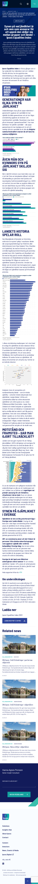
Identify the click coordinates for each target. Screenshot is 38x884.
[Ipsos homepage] (5, 3)
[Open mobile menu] (34, 4)
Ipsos (4, 11)
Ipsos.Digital (7, 854)
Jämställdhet (19, 21)
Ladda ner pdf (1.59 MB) (12, 621)
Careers (5, 843)
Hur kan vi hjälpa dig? (10, 781)
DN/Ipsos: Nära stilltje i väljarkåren (15, 747)
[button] (21, 4)
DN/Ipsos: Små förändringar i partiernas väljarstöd (17, 661)
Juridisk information (8, 872)
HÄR (20, 572)
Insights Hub (12, 11)
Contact (5, 837)
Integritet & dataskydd (19, 872)
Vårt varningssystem (21, 875)
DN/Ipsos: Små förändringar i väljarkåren (17, 705)
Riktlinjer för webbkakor (9, 875)
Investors (5, 846)
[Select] (27, 4)
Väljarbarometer (7, 657)
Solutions (5, 826)
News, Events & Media (10, 850)
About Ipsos (6, 833)
